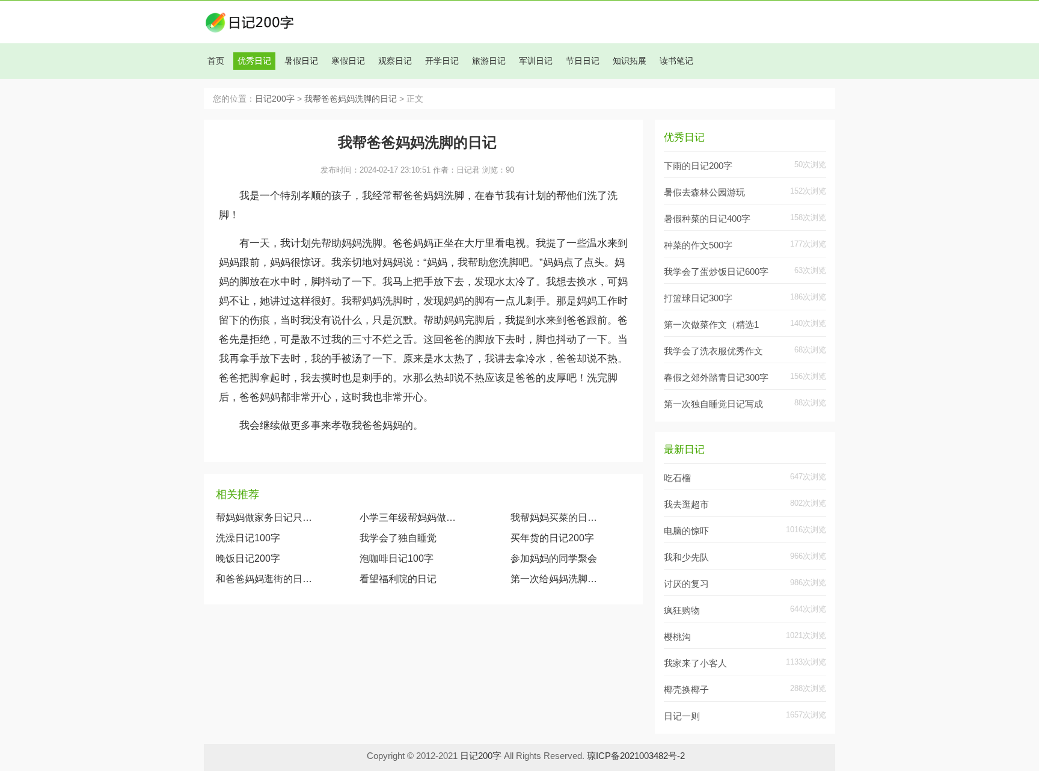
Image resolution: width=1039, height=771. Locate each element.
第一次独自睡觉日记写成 (713, 404)
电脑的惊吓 (686, 531)
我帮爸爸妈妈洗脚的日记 (350, 98)
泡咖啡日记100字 (397, 558)
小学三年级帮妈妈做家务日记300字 (410, 517)
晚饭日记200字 (248, 558)
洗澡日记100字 (248, 538)
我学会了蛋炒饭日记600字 (716, 271)
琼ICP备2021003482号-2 (636, 756)
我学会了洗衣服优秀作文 (713, 351)
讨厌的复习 (686, 584)
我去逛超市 (686, 504)
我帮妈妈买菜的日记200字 (554, 517)
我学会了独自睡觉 (398, 538)
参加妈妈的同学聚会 (553, 558)
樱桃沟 (677, 636)
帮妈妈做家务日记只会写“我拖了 (264, 517)
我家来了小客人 (695, 663)
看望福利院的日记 (398, 579)
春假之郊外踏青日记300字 (716, 377)
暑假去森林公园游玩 (704, 192)
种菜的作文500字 (698, 245)
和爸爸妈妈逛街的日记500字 (264, 579)
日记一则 (682, 716)
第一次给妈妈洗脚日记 (554, 579)
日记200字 (275, 98)
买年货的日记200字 (552, 538)
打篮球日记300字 (698, 298)
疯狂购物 (682, 610)
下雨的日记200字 (698, 166)
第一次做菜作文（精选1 (711, 324)
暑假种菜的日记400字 (707, 218)
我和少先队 (686, 557)
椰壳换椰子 (686, 689)
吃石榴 (677, 478)
